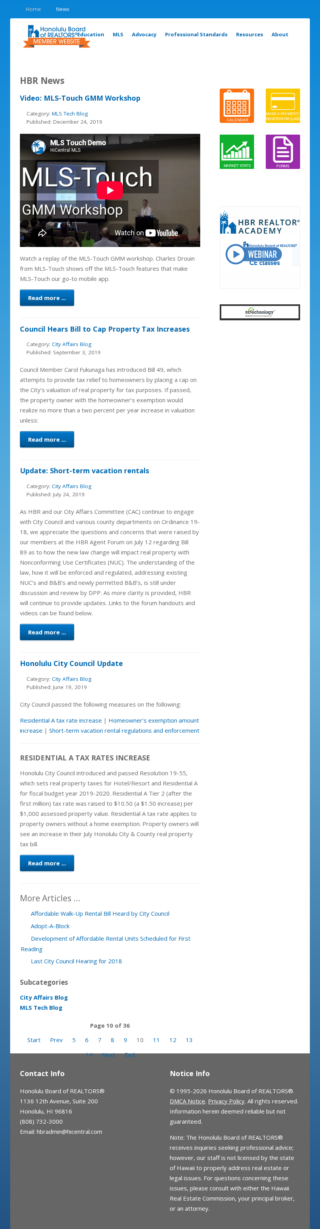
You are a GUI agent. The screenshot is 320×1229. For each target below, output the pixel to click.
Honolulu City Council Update (71, 663)
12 (172, 1040)
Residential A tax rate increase (61, 720)
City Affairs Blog (71, 344)
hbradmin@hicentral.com (69, 1131)
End (129, 1055)
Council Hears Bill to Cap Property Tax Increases (105, 329)
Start (34, 1040)
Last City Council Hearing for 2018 (75, 961)
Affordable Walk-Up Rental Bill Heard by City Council (99, 913)
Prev (56, 1040)
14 (88, 1055)
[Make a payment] (283, 105)
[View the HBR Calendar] (237, 105)
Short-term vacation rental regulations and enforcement (124, 730)
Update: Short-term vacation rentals (84, 470)
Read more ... (47, 298)
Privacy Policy (226, 1101)
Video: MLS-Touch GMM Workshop (80, 98)
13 (189, 1040)
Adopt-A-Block (49, 926)
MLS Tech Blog (70, 113)
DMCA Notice (187, 1101)
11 (156, 1040)
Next (108, 1055)
